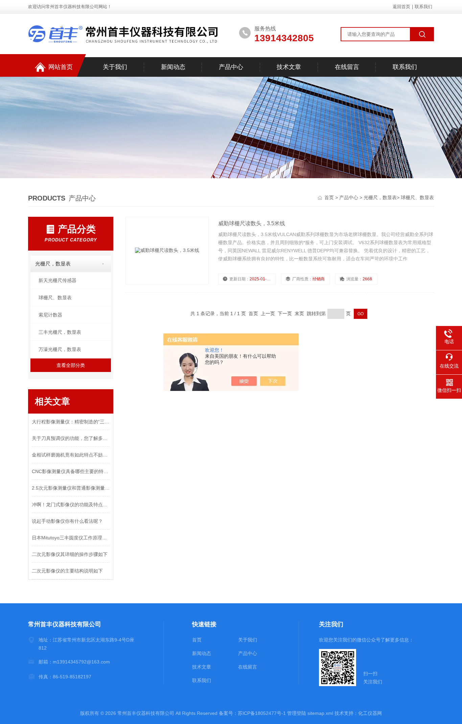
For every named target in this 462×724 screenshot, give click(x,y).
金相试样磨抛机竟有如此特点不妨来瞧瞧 (71, 455)
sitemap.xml (320, 713)
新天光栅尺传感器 (57, 280)
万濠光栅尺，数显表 (60, 349)
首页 (329, 197)
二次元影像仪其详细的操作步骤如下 (70, 554)
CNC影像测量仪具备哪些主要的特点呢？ (71, 471)
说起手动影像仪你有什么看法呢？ (67, 521)
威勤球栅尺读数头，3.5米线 (251, 223)
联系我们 (423, 6)
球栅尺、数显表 (417, 197)
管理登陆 (296, 713)
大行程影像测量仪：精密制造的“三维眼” (71, 421)
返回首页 (401, 6)
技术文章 (289, 67)
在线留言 (347, 67)
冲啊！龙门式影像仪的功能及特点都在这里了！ (71, 504)
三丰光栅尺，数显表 (60, 332)
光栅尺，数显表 (380, 197)
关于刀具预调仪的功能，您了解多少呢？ (71, 438)
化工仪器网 (370, 713)
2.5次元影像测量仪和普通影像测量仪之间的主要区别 (71, 488)
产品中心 (231, 67)
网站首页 (60, 67)
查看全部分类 (70, 365)
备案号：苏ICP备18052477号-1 (252, 713)
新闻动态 (173, 67)
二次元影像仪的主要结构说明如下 (67, 571)
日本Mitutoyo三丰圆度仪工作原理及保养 (71, 537)
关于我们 (115, 67)
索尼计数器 (50, 315)
